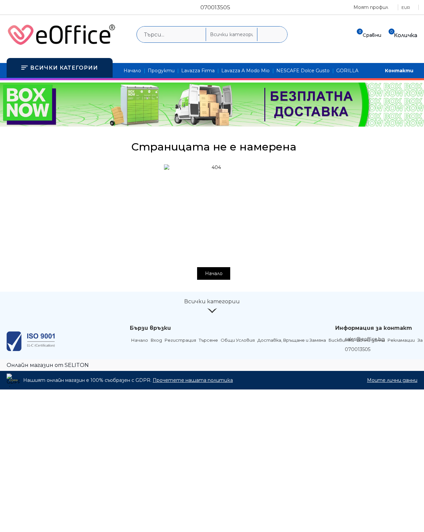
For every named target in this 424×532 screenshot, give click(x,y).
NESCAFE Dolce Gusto (303, 71)
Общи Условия (238, 340)
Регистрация (180, 340)
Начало (132, 71)
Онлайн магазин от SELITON (48, 365)
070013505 (215, 7)
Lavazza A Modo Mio (245, 71)
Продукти (161, 71)
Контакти (399, 71)
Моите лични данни (392, 380)
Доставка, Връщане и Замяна (291, 340)
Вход (156, 340)
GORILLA (347, 71)
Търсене (208, 340)
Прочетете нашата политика (193, 380)
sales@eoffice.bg (365, 339)
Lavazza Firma (198, 71)
